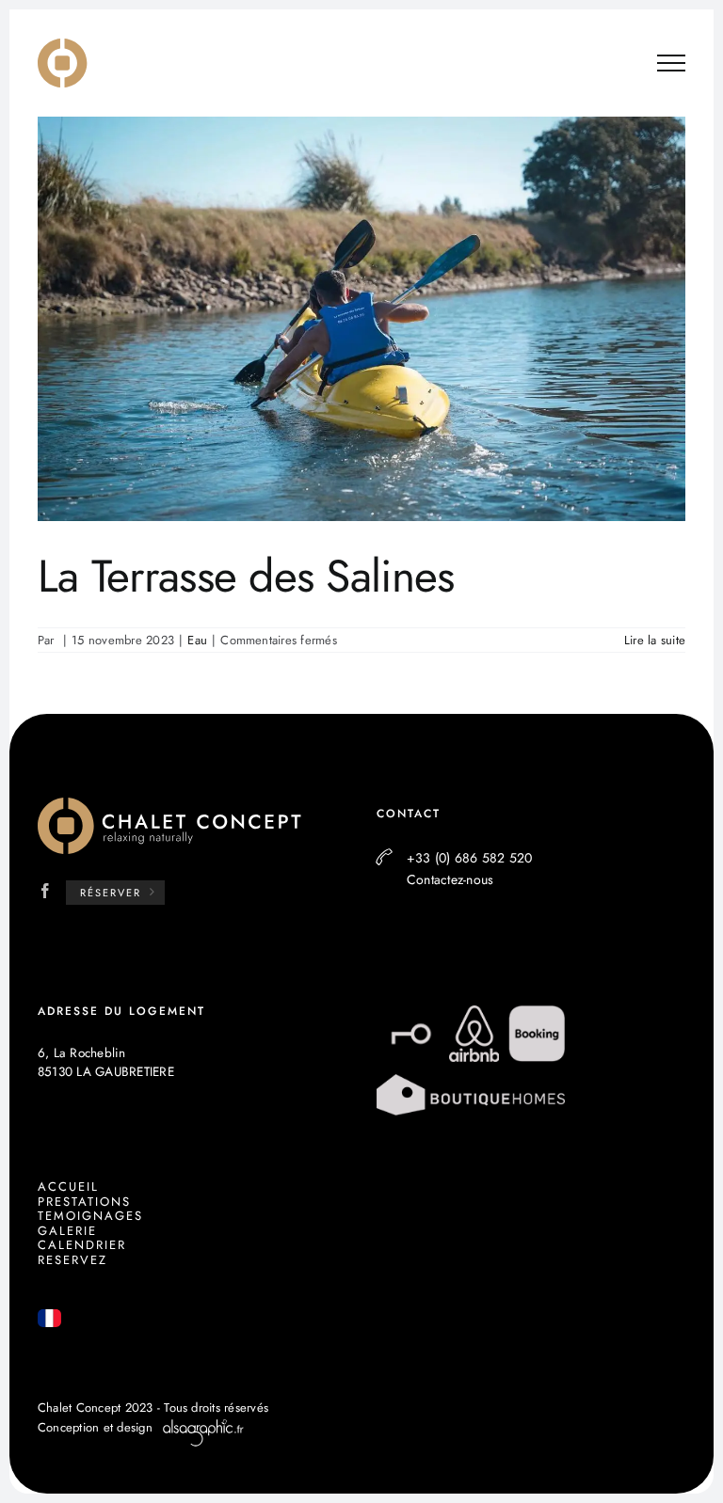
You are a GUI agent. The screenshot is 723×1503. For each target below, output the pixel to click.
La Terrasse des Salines (246, 576)
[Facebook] (45, 890)
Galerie (67, 1231)
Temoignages (90, 1216)
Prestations (84, 1201)
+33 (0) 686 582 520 (470, 857)
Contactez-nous (450, 879)
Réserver (110, 892)
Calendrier (82, 1245)
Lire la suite (654, 640)
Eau (197, 640)
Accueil (68, 1186)
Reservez (72, 1260)
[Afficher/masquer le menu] (671, 63)
